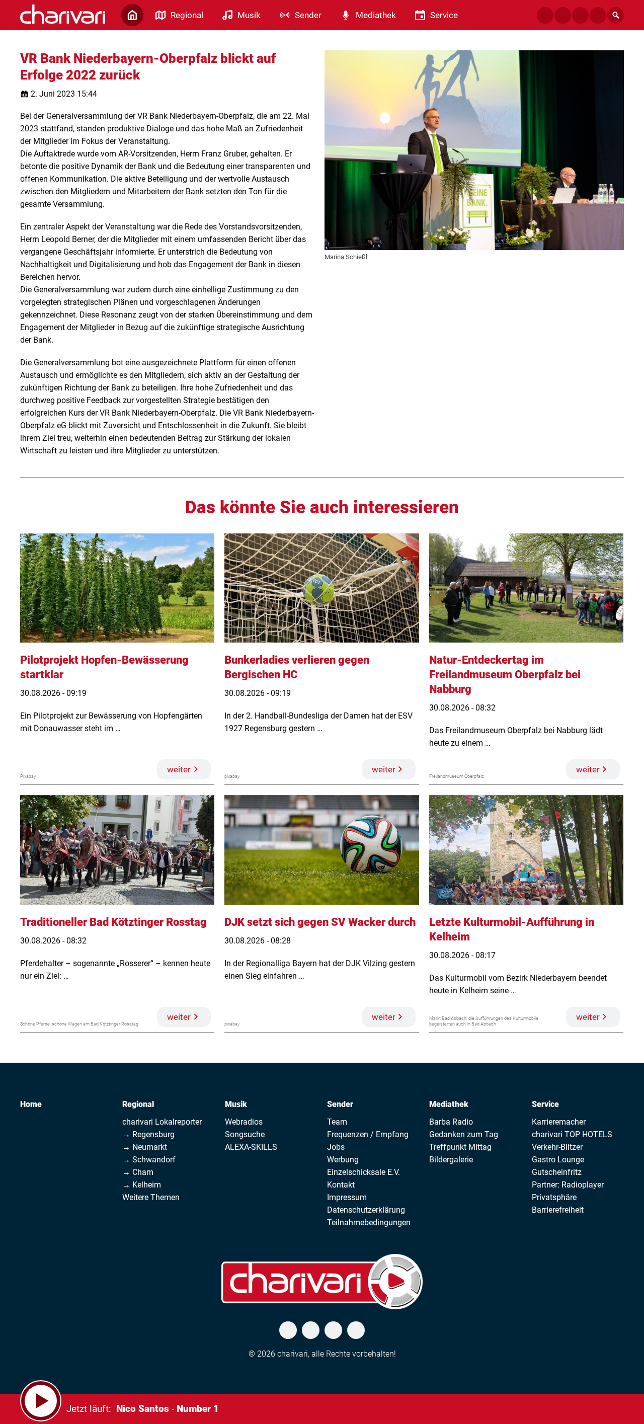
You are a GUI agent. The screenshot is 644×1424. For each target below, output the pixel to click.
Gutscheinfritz (557, 1172)
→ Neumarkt (144, 1147)
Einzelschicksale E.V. (363, 1172)
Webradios (244, 1122)
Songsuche (245, 1134)
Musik (236, 1104)
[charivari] (62, 14)
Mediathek (448, 1104)
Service (545, 1104)
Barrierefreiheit (558, 1210)
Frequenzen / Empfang (368, 1134)
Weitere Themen (151, 1197)
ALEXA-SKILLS (251, 1147)
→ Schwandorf (149, 1159)
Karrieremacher (559, 1122)
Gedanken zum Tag (463, 1134)
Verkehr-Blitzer (557, 1147)
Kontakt (341, 1185)
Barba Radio (451, 1122)
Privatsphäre (554, 1197)
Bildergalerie (451, 1159)
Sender (340, 1104)
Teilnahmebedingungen (369, 1222)
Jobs (336, 1147)
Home (31, 1104)
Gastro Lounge (558, 1159)
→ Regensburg (148, 1134)
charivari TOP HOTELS (572, 1134)
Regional (138, 1104)
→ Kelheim (141, 1185)
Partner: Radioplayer (568, 1185)
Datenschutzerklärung (366, 1210)
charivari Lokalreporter (162, 1122)
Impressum (347, 1197)
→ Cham (137, 1172)
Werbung (343, 1159)
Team (337, 1122)
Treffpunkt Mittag (460, 1147)
